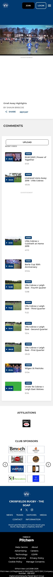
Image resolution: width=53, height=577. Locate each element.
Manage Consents (35, 561)
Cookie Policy (15, 561)
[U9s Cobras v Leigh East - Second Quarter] (13, 326)
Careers (34, 551)
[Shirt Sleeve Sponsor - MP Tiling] (17, 460)
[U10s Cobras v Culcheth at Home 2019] (13, 240)
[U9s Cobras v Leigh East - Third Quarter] (13, 305)
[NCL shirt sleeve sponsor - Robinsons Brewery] (36, 450)
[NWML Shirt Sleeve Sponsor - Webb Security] (17, 469)
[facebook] (21, 510)
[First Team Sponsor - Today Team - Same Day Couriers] (36, 479)
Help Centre (21, 547)
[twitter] (26, 510)
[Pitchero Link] (27, 540)
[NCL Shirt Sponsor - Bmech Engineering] (17, 450)
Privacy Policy (37, 558)
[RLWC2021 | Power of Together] (13, 156)
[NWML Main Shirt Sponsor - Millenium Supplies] (36, 460)
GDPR (34, 554)
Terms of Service (17, 558)
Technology (21, 554)
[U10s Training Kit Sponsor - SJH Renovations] (17, 479)
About (35, 547)
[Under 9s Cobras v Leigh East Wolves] (13, 386)
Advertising (21, 551)
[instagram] (32, 510)
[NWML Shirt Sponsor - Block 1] (36, 469)
